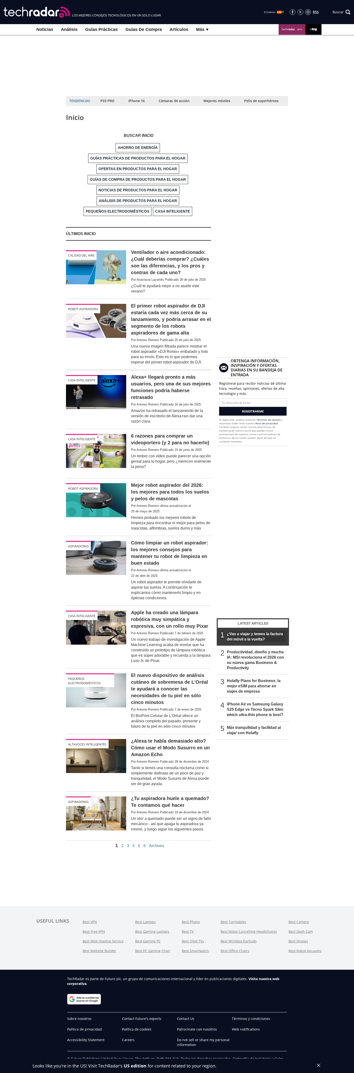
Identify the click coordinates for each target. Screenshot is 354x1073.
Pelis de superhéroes (261, 100)
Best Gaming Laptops (152, 931)
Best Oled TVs (193, 941)
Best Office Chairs (235, 950)
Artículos (179, 29)
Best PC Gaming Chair (152, 950)
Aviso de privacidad (266, 423)
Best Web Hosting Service (103, 941)
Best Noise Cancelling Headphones (249, 931)
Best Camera (298, 922)
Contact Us (185, 1018)
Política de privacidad (84, 1029)
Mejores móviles (216, 100)
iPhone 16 (136, 100)
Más (201, 29)
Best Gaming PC (148, 941)
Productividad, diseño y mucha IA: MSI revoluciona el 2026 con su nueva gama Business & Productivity (255, 660)
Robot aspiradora (83, 309)
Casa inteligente (81, 380)
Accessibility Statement (86, 1040)
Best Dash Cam (300, 931)
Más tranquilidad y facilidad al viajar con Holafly (254, 730)
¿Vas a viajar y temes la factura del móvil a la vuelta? (255, 636)
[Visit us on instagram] (308, 12)
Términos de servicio (268, 419)
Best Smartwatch (195, 950)
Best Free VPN (94, 931)
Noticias (44, 29)
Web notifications (246, 1029)
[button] (341, 12)
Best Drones (298, 941)
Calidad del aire (81, 255)
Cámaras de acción (174, 100)
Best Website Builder (99, 950)
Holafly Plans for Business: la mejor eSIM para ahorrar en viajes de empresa (254, 686)
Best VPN (90, 922)
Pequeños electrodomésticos (84, 680)
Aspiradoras (78, 546)
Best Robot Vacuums (304, 950)
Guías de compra (143, 29)
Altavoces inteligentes (87, 744)
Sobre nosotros (79, 1018)
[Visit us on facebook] (292, 12)
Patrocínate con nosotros (197, 1029)
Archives (156, 846)
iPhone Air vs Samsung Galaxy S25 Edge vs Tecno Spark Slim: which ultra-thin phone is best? (255, 709)
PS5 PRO (107, 100)
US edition (135, 1066)
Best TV (188, 931)
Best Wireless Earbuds (239, 941)
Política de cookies (136, 1029)
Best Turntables (233, 922)
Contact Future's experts (141, 1018)
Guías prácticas (101, 29)
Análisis (69, 29)
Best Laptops (145, 922)
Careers (128, 1040)
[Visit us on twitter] (300, 12)
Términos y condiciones (251, 1018)
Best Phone (191, 922)
